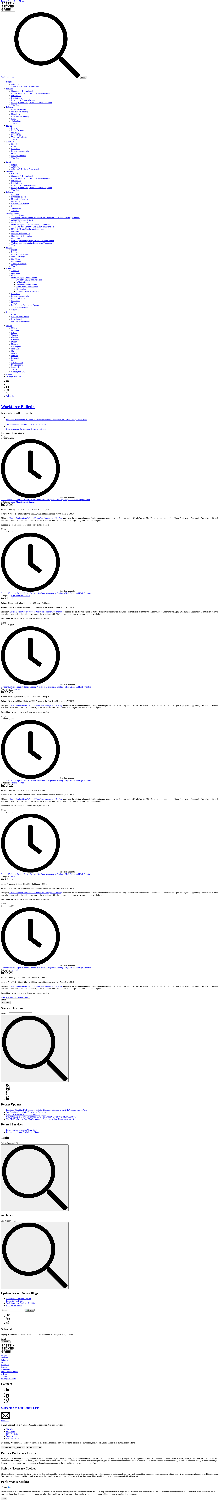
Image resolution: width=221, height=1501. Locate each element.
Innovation (15, 300)
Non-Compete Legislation (21, 236)
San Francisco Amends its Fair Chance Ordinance (26, 1112)
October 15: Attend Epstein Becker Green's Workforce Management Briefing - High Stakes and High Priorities (45, 499)
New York (15, 353)
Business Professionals (20, 321)
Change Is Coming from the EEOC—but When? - (41, 1117)
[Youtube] (7, 384)
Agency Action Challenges (22, 220)
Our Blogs (15, 132)
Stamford (15, 367)
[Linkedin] (7, 381)
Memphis (15, 349)
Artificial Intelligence (19, 222)
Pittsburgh (15, 358)
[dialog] (110, 1445)
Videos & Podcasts (18, 137)
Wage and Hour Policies (20, 595)
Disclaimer (10, 1431)
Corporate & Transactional (22, 91)
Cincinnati (15, 337)
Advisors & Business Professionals (25, 86)
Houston (14, 344)
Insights (9, 125)
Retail (13, 119)
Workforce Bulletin (18, 406)
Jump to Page (6, 1)
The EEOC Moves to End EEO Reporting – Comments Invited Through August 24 (40, 1119)
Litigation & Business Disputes (23, 100)
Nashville (15, 351)
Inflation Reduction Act (20, 234)
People (9, 82)
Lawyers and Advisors (20, 317)
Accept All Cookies (34, 1447)
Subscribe (10, 396)
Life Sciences (16, 98)
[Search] (47, 77)
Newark (14, 356)
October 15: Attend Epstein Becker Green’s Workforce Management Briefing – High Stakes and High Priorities (46, 593)
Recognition (21, 289)
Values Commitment (19, 307)
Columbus (15, 339)
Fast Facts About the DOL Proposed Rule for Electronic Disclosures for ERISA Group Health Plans (46, 1110)
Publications (16, 135)
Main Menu (19, 1)
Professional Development (27, 287)
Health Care (16, 96)
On (5, 1487)
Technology (16, 121)
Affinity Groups (22, 282)
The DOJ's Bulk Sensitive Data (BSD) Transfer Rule (32, 227)
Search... (4, 1014)
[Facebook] (7, 388)
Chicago (14, 335)
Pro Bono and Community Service (25, 305)
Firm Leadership (18, 298)
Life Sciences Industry (20, 116)
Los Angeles (16, 346)
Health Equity (17, 231)
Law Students (16, 319)
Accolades (15, 273)
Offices (14, 153)
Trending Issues (12, 213)
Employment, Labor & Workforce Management (30, 93)
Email (3, 1000)
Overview (15, 144)
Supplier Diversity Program (27, 291)
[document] (110, 1475)
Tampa (14, 369)
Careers (14, 146)
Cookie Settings (7, 77)
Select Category (7, 1143)
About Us (10, 142)
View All (15, 105)
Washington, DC (18, 372)
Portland (14, 360)
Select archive (6, 1221)
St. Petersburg (17, 365)
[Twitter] (7, 394)
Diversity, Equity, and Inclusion (24, 277)
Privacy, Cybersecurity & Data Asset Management (31, 102)
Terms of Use (11, 1436)
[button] (8, 1316)
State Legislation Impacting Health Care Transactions (32, 241)
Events (14, 128)
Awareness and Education (26, 284)
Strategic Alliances (18, 155)
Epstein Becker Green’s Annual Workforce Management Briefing (35, 518)
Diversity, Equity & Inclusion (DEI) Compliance (30, 224)
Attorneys (15, 84)
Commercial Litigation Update (18, 1298)
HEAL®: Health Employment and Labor (28, 229)
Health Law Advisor (14, 1301)
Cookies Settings (8, 1447)
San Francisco (17, 362)
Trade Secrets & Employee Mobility (20, 1303)
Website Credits (12, 1438)
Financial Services (18, 109)
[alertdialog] (110, 1475)
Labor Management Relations (23, 502)
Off (11, 1487)
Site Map (9, 1429)
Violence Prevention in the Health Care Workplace (31, 243)
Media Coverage (18, 130)
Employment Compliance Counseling (21, 1130)
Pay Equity (15, 238)
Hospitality (15, 114)
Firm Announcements (20, 151)
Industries (10, 107)
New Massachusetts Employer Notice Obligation (26, 1114)
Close (4, 1499)
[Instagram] (7, 391)
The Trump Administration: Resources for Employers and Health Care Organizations (45, 217)
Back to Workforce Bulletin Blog (14, 997)
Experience (15, 149)
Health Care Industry (19, 112)
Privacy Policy (12, 1434)
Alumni (9, 374)
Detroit (14, 342)
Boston (14, 332)
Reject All (20, 1447)
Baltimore (15, 330)
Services (9, 89)
